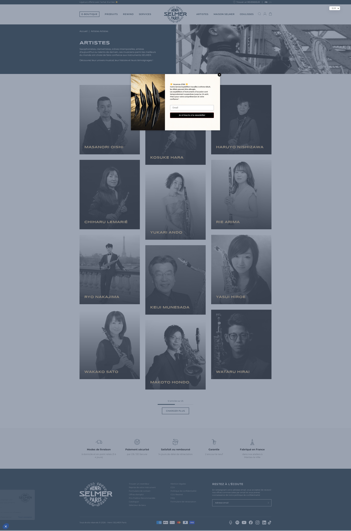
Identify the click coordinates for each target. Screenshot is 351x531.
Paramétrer (31, 517)
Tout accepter (51, 517)
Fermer (12, 517)
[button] (5, 526)
